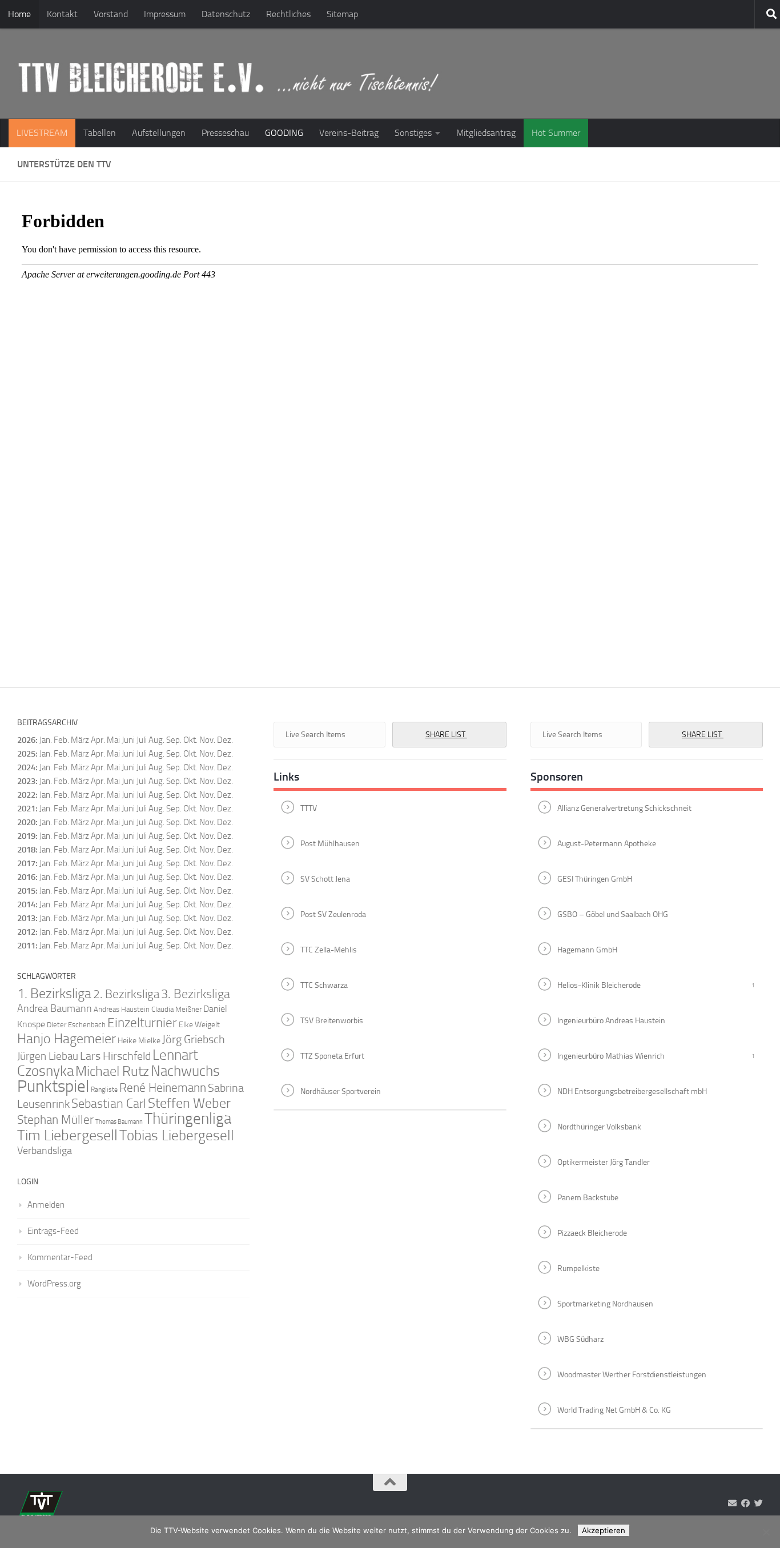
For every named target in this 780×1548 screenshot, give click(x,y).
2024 (26, 767)
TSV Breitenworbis (331, 1020)
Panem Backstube (587, 1197)
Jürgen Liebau (47, 1056)
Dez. (225, 754)
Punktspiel (53, 1086)
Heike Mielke (139, 1041)
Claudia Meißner (176, 1009)
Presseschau (225, 132)
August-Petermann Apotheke (606, 843)
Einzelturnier (142, 1023)
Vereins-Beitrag (349, 132)
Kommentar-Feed (60, 1257)
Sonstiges (413, 132)
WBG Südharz (580, 1339)
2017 (26, 863)
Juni (128, 740)
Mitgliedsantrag (486, 132)
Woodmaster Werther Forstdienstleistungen (631, 1374)
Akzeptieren (603, 1530)
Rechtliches (288, 14)
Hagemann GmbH (587, 949)
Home (19, 14)
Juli (141, 754)
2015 (26, 891)
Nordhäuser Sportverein (340, 1091)
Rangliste (104, 1089)
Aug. (156, 740)
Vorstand (111, 14)
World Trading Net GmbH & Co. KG (614, 1409)
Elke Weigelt (199, 1025)
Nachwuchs (185, 1071)
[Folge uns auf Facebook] (745, 1503)
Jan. (45, 740)
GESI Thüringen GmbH (594, 878)
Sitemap (342, 14)
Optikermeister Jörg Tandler (603, 1162)
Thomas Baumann (119, 1121)
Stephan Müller (55, 1119)
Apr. (98, 740)
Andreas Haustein (122, 1009)
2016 (26, 877)
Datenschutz (226, 14)
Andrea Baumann (54, 1009)
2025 (26, 754)
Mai (113, 740)
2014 (26, 904)
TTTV (308, 808)
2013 (26, 918)
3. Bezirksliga (195, 994)
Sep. (174, 754)
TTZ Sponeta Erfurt (332, 1055)
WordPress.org (54, 1283)
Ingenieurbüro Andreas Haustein (611, 1020)
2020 (26, 822)
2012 (26, 932)
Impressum (165, 14)
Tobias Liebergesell (176, 1135)
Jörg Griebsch (193, 1039)
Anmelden (46, 1205)
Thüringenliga (187, 1118)
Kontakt (62, 14)
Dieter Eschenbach (76, 1024)
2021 (26, 808)
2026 (26, 740)
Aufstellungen (159, 132)
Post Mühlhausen (330, 843)
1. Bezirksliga (54, 994)
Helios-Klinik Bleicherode (599, 985)
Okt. (190, 754)
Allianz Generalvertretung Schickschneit (624, 808)
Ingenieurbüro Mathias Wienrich (611, 1055)
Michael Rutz (112, 1071)
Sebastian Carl (108, 1103)
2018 (26, 850)
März (80, 740)
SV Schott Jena (325, 878)
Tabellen (99, 132)
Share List (446, 734)
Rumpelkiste (578, 1268)
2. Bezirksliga (126, 994)
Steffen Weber (189, 1103)
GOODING (284, 132)
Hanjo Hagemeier (66, 1038)
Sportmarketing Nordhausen (605, 1303)
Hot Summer (556, 132)
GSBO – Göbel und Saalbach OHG (612, 914)
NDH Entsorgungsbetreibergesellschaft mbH (632, 1091)
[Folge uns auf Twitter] (758, 1503)
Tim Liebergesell (67, 1135)
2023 (26, 781)
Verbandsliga (44, 1151)
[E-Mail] (732, 1503)
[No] (765, 1532)
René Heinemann (162, 1088)
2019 (26, 836)
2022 (26, 795)
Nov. (207, 754)
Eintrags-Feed (53, 1231)
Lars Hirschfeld (115, 1056)
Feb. (61, 740)
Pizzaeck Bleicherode (592, 1232)
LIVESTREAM (42, 132)
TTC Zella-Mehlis (328, 949)
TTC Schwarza (324, 985)
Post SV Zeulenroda (333, 914)
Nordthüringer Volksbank (599, 1126)
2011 (26, 945)
